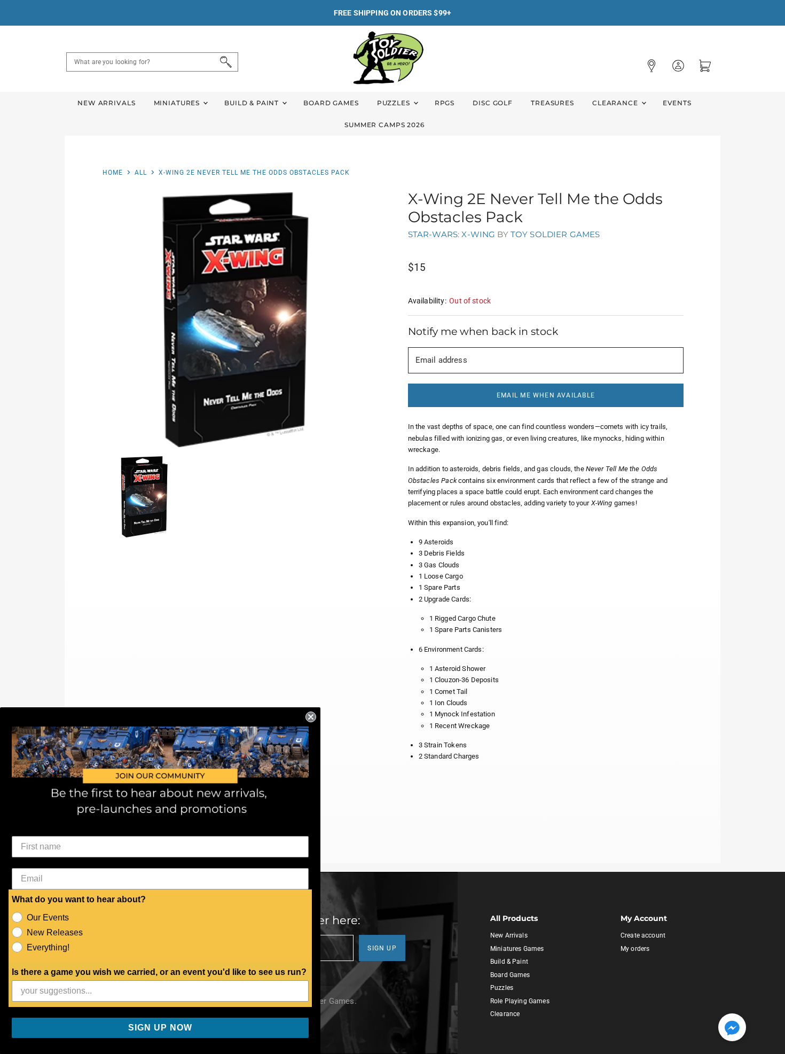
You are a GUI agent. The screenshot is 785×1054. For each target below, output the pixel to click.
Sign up (382, 948)
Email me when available (546, 395)
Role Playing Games (520, 1001)
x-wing (478, 234)
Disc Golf (493, 103)
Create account (643, 935)
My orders (635, 948)
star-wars (433, 234)
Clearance (616, 103)
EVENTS (677, 103)
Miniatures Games (517, 948)
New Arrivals (106, 103)
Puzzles (394, 103)
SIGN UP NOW (160, 1027)
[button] (732, 1028)
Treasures (552, 103)
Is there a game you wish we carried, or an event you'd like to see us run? (159, 972)
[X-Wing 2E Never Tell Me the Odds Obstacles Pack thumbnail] (142, 497)
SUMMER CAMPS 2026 (384, 125)
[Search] (224, 62)
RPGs (444, 103)
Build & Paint (252, 103)
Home (113, 172)
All (141, 172)
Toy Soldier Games (555, 234)
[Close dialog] (310, 717)
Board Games (330, 103)
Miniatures (178, 103)
